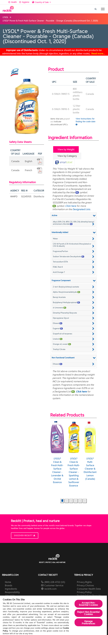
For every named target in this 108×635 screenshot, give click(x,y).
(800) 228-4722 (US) (54, 582)
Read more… (98, 53)
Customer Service (53, 585)
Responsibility (12, 592)
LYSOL (5, 17)
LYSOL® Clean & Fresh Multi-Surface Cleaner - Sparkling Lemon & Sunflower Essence (74, 472)
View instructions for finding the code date (85, 120)
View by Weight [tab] (66, 149)
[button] (73, 223)
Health (14, 2)
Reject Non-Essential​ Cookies (88, 613)
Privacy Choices (85, 585)
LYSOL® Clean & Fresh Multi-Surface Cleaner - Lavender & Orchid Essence (57, 470)
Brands (8, 585)
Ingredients (11, 588)
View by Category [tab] (67, 155)
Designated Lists (81, 209)
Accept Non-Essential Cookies (88, 603)
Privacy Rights (84, 582)
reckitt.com (50, 588)
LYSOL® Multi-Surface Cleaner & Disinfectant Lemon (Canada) (90, 468)
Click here (70, 205)
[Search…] (96, 8)
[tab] (64, 162)
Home (8, 582)
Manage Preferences (88, 622)
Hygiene (25, 2)
